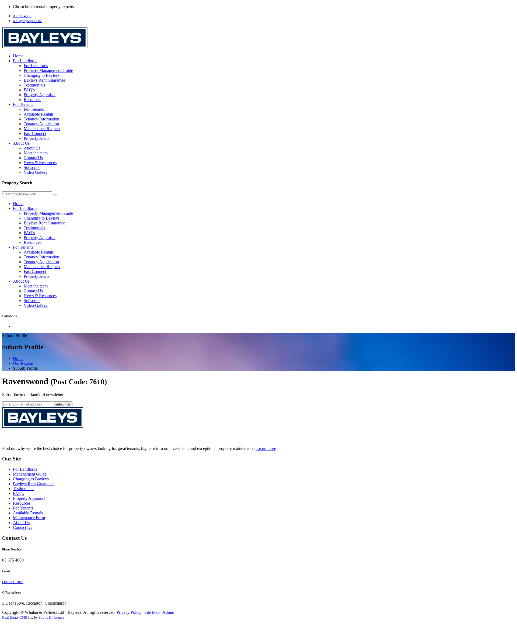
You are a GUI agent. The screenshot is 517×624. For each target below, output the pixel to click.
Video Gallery (36, 172)
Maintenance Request (42, 128)
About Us (21, 143)
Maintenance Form (29, 517)
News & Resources (40, 162)
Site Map (152, 612)
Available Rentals (39, 114)
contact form (12, 581)
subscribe (62, 404)
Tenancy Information (41, 119)
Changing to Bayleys (42, 75)
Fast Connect (35, 133)
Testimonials (34, 85)
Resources (32, 99)
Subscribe (32, 167)
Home (18, 56)
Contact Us (33, 157)
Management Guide (30, 474)
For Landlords (25, 60)
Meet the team (36, 153)
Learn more (266, 448)
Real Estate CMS (14, 617)
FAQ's (29, 90)
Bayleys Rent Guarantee (44, 80)
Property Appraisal (39, 94)
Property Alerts (36, 138)
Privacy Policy (129, 612)
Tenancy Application (41, 124)
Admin (168, 612)
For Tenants (23, 104)
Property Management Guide (48, 70)
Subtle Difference (51, 617)
